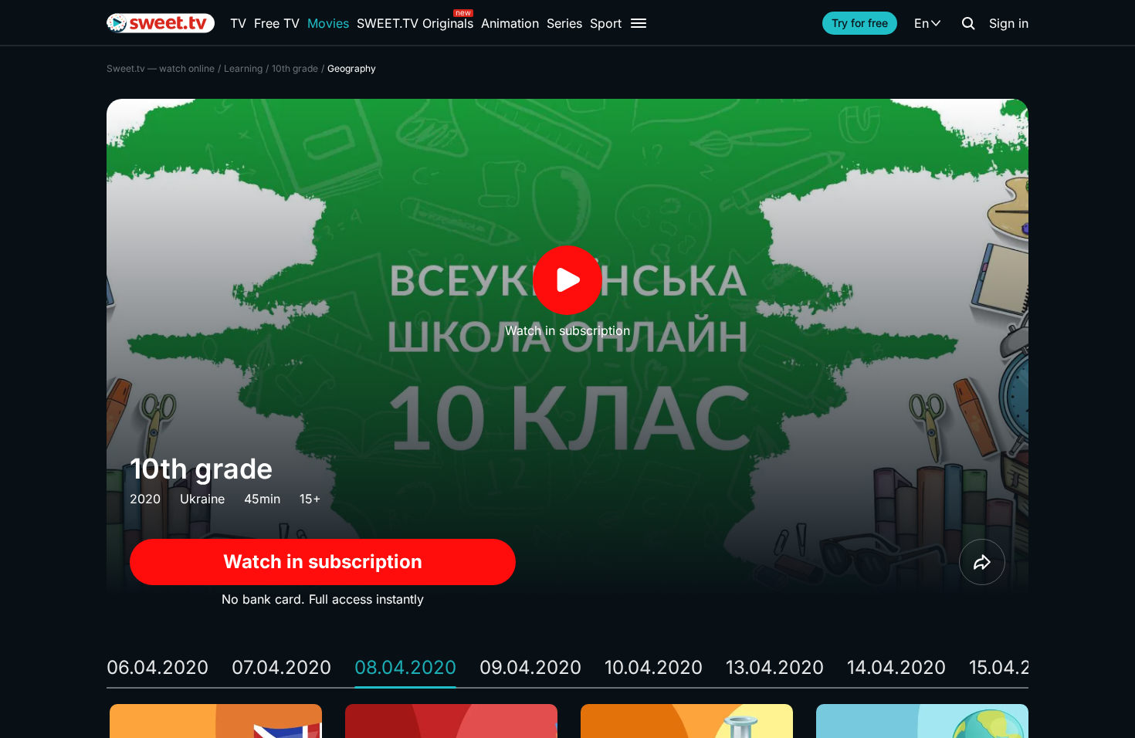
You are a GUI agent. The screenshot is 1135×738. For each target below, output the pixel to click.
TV (238, 23)
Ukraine (202, 498)
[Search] (968, 23)
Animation (510, 23)
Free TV (277, 23)
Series (564, 23)
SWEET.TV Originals (415, 23)
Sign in (1008, 23)
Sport (606, 23)
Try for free (860, 22)
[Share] (982, 562)
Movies (328, 23)
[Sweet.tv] (161, 23)
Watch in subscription (322, 561)
